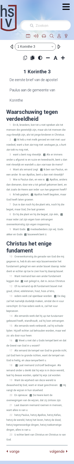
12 (10, 286)
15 (10, 325)
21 (10, 405)
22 (10, 415)
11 (10, 276)
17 (10, 350)
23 (10, 434)
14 (10, 316)
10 (10, 256)
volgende (58, 451)
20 (10, 395)
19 (10, 380)
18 (10, 365)
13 (10, 296)
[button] (28, 36)
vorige (14, 451)
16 (10, 340)
